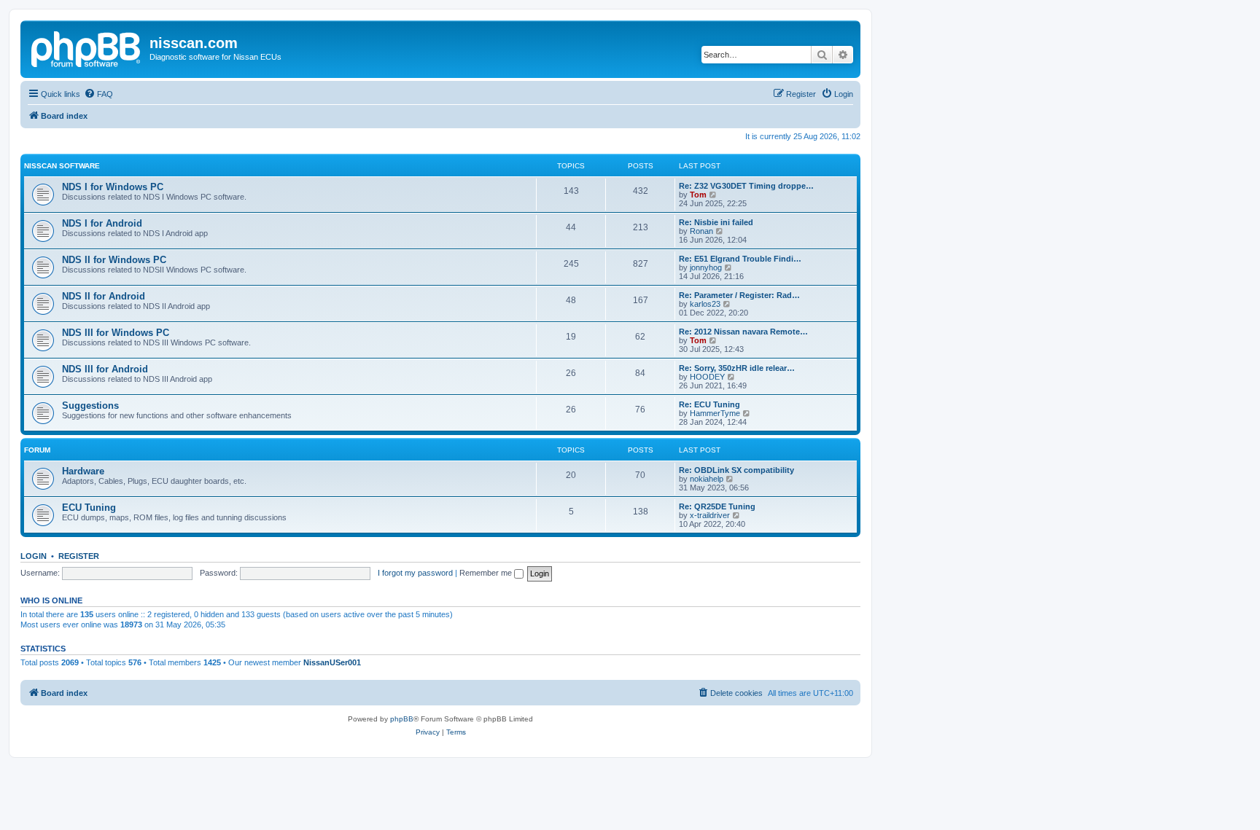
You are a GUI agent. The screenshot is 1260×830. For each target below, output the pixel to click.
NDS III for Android (105, 369)
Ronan (701, 231)
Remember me (486, 572)
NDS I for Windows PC (112, 186)
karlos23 (705, 303)
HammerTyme (715, 413)
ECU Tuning (89, 507)
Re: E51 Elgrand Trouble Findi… (740, 258)
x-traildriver (710, 515)
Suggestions (90, 405)
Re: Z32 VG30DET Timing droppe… (746, 185)
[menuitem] (98, 94)
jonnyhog (706, 267)
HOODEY (707, 376)
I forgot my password (415, 572)
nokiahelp (706, 478)
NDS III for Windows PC (115, 332)
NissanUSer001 (332, 662)
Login (33, 556)
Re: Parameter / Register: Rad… (739, 295)
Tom (698, 194)
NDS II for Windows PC (114, 259)
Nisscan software (62, 166)
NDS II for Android (103, 296)
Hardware (83, 471)
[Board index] (86, 47)
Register (78, 556)
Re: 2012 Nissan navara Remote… (743, 331)
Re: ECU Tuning (709, 404)
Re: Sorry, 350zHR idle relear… (737, 368)
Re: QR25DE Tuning (717, 506)
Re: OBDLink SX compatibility (736, 470)
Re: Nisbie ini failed (716, 222)
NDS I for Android (102, 223)
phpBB (401, 719)
